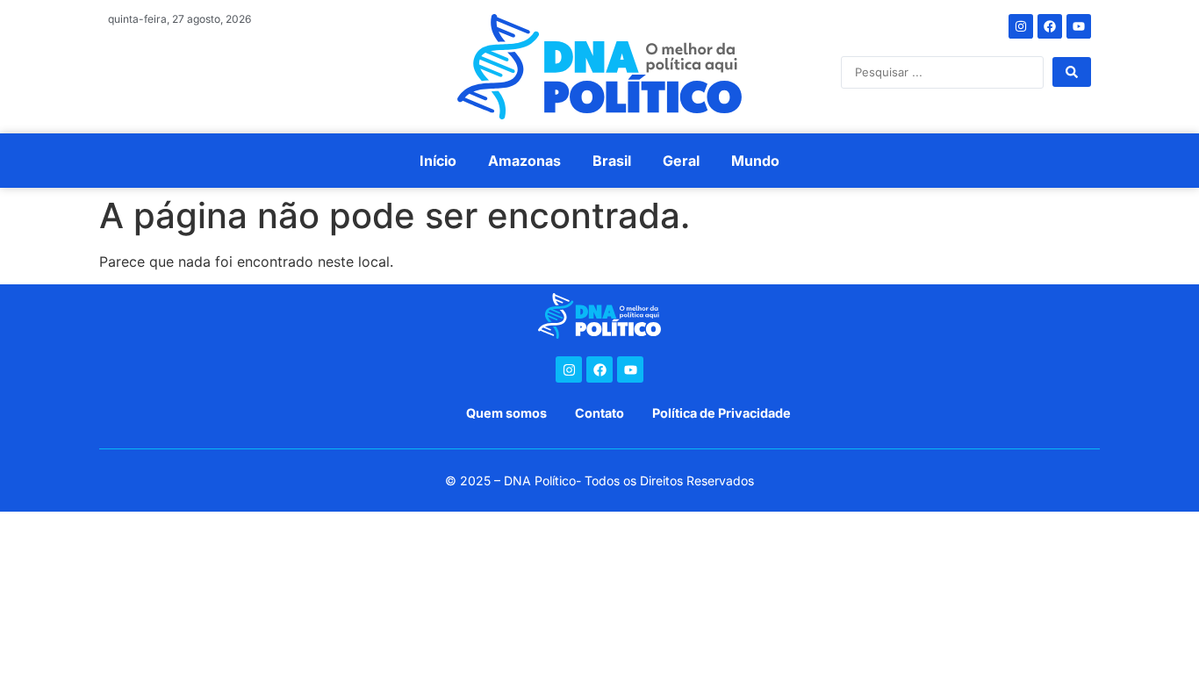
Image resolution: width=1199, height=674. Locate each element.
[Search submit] (1071, 72)
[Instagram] (1021, 26)
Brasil (611, 160)
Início (438, 160)
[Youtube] (1078, 26)
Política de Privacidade (721, 412)
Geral (681, 160)
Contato (599, 412)
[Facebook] (1049, 26)
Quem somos (506, 412)
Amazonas (524, 160)
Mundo (755, 160)
